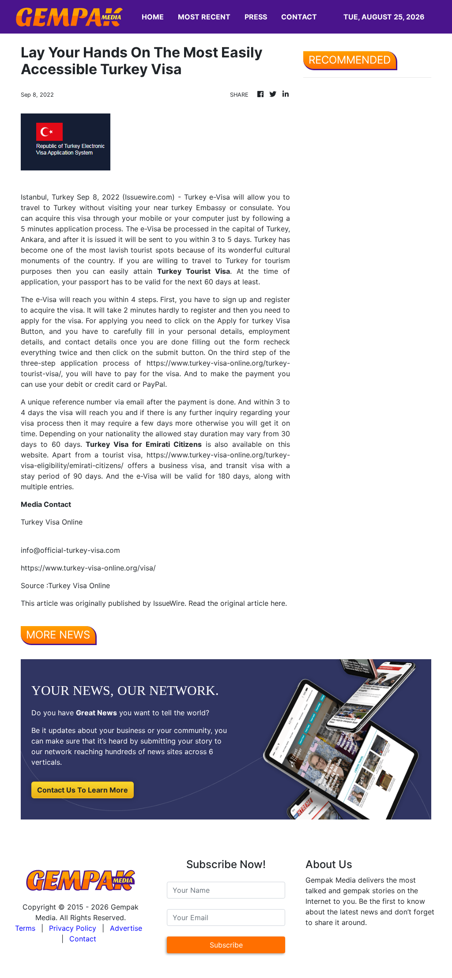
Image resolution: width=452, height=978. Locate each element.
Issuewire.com (148, 197)
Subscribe (226, 944)
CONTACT (299, 16)
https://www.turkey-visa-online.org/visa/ (88, 567)
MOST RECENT (204, 16)
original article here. (253, 603)
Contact (82, 938)
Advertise (126, 928)
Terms (25, 928)
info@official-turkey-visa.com (70, 550)
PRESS (256, 16)
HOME (153, 16)
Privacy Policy (72, 928)
